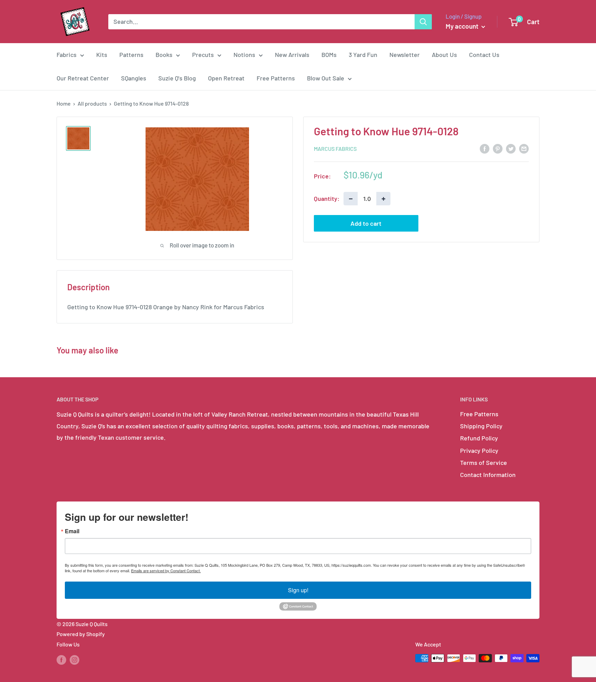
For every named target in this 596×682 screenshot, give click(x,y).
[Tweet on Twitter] (511, 148)
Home (64, 103)
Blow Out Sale (325, 78)
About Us (444, 54)
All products (92, 103)
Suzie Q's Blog (177, 78)
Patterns (131, 54)
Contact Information (488, 474)
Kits (101, 54)
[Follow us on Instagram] (74, 659)
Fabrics (67, 54)
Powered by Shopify (81, 634)
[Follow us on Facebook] (61, 659)
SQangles (133, 78)
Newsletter (404, 54)
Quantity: (326, 198)
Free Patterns (276, 78)
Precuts (203, 54)
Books (164, 54)
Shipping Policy (481, 426)
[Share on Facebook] (484, 148)
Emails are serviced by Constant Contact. (166, 570)
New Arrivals (292, 54)
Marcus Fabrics (335, 148)
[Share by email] (524, 148)
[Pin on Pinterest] (498, 148)
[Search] (423, 21)
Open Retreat (226, 78)
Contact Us (484, 54)
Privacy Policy (479, 450)
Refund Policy (479, 438)
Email (72, 531)
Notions (244, 54)
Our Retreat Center (83, 78)
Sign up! (298, 590)
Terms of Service (483, 462)
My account (463, 26)
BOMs (329, 54)
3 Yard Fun (363, 54)
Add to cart (365, 223)
